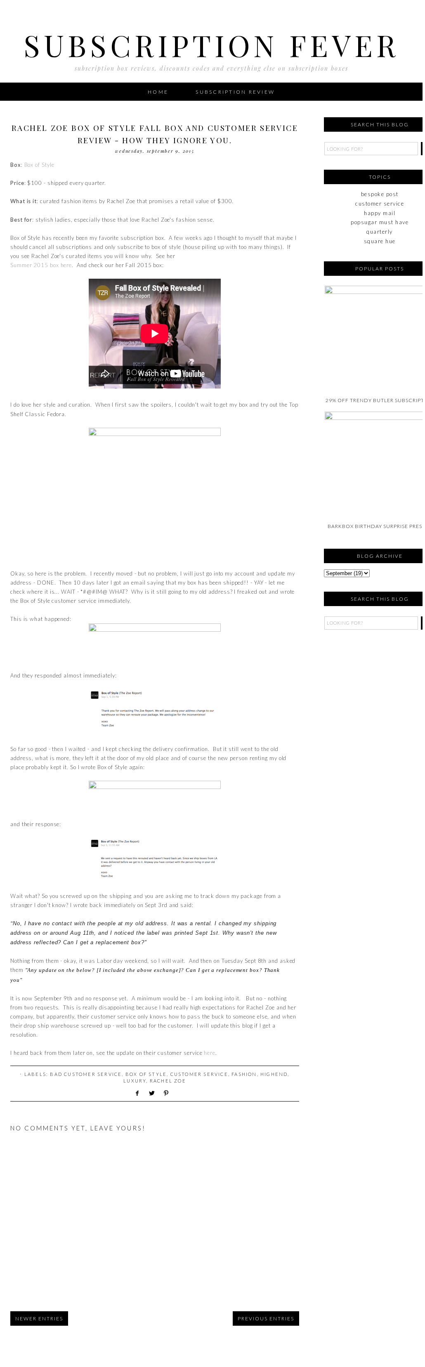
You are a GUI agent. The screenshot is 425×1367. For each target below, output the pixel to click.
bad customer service (86, 1074)
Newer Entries (39, 1318)
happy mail (379, 213)
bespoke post (380, 194)
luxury (134, 1080)
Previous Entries (266, 1318)
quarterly (379, 231)
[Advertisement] (365, 685)
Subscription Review (235, 92)
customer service (199, 1074)
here (66, 265)
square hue (380, 241)
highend (274, 1074)
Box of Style (39, 164)
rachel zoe (168, 1080)
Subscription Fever (211, 44)
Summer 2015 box (34, 265)
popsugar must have (379, 222)
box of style (146, 1074)
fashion (244, 1074)
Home (158, 92)
